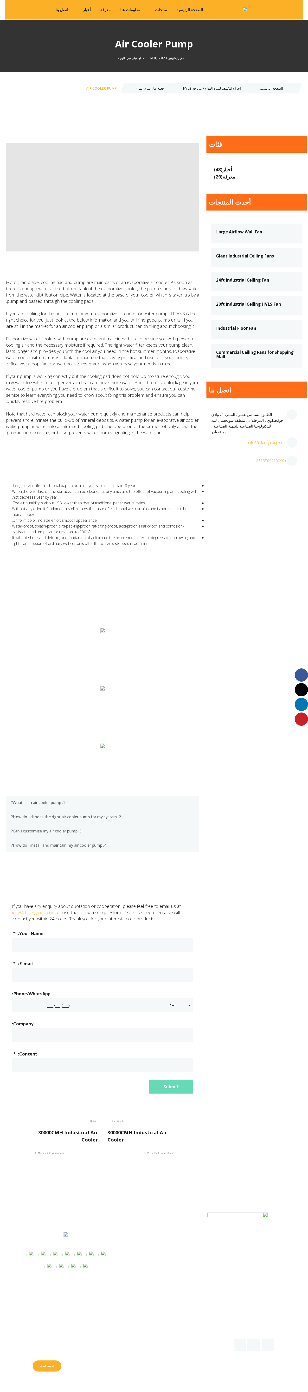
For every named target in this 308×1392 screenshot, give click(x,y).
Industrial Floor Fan (236, 328)
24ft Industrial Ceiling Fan (242, 280)
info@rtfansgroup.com (34, 912)
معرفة (105, 9)
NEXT (94, 1120)
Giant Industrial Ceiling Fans (245, 256)
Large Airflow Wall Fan (239, 232)
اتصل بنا (62, 9)
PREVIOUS (116, 1120)
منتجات (161, 9)
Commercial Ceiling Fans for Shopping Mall (255, 354)
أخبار (87, 9)
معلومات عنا (130, 9)
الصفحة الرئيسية (190, 9)
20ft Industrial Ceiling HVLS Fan (248, 304)
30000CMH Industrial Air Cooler (137, 1136)
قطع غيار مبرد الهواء (131, 58)
